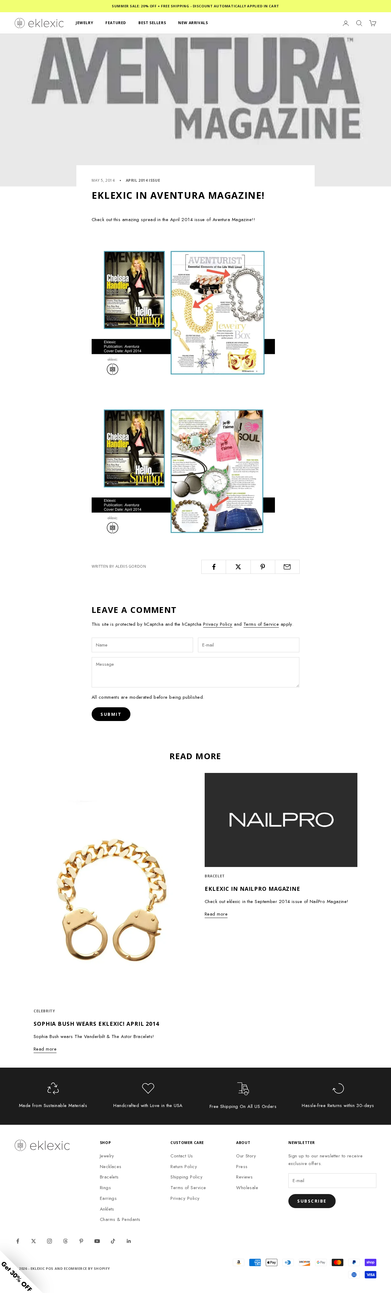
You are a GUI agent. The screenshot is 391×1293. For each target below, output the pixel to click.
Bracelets (109, 1177)
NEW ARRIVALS (193, 22)
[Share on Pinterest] (263, 567)
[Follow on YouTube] (97, 1241)
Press (241, 1166)
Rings (105, 1187)
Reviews (244, 1177)
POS (49, 1268)
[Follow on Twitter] (34, 1241)
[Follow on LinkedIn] (129, 1241)
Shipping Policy (186, 1177)
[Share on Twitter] (238, 567)
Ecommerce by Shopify (87, 1268)
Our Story (246, 1156)
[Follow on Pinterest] (81, 1241)
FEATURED (115, 22)
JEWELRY (84, 22)
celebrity (44, 1011)
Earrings (108, 1198)
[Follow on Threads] (65, 1241)
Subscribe (312, 1201)
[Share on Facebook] (214, 567)
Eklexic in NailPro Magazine (252, 888)
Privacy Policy (217, 624)
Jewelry (107, 1156)
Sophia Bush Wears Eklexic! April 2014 (96, 1023)
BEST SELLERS (152, 22)
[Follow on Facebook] (18, 1241)
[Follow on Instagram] (49, 1241)
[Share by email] (287, 567)
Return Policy (183, 1166)
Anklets (107, 1209)
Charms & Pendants (120, 1219)
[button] (21, 1271)
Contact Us (181, 1156)
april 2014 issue (143, 180)
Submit (111, 714)
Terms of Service (261, 624)
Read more (45, 1049)
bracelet (215, 876)
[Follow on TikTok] (113, 1241)
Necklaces (111, 1166)
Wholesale (247, 1187)
